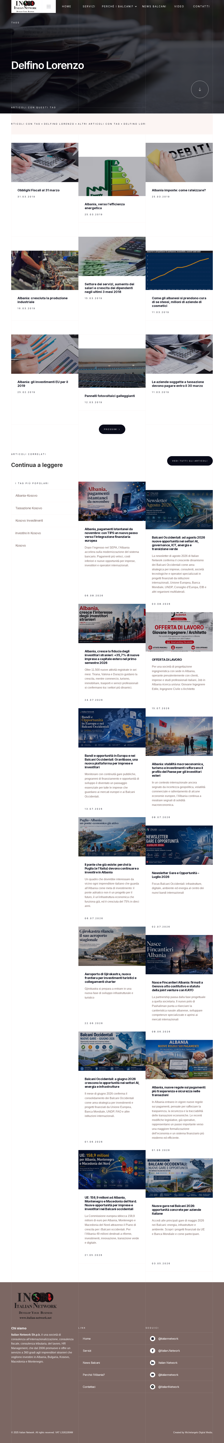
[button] (120, 6)
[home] (25, 6)
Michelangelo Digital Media (198, 1432)
